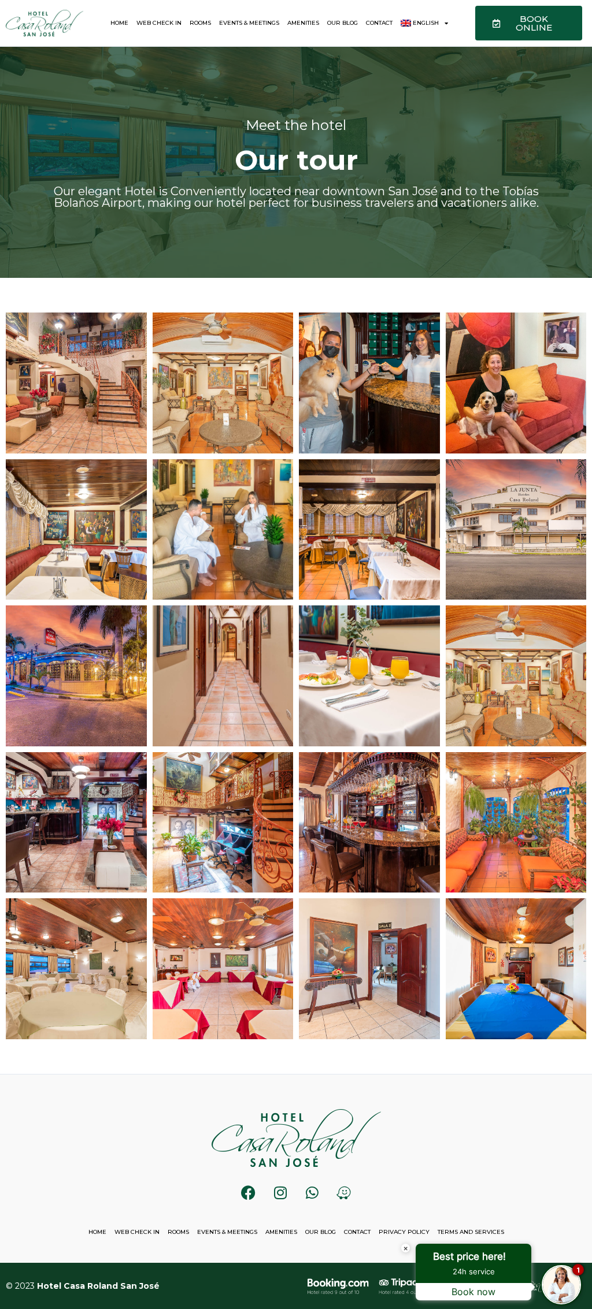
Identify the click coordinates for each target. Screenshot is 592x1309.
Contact (379, 23)
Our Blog (342, 23)
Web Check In (159, 23)
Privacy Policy (404, 1232)
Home (119, 23)
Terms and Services (471, 1232)
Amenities (303, 23)
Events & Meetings (249, 23)
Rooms (200, 23)
